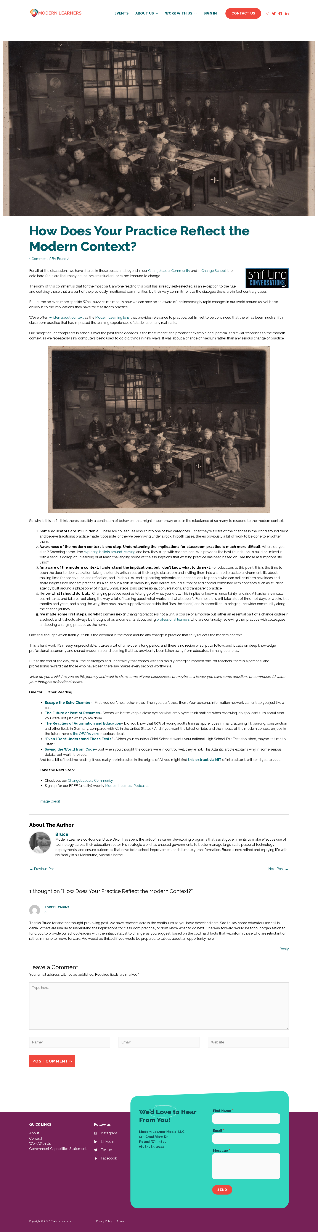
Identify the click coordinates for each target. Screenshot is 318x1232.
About (34, 1133)
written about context (66, 317)
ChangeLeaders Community (90, 780)
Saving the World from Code (70, 749)
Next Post (278, 869)
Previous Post (43, 869)
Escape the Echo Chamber (68, 703)
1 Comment (38, 259)
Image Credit (50, 801)
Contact (35, 1138)
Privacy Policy (104, 1221)
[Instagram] (267, 14)
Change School (213, 271)
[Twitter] (274, 14)
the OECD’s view (86, 734)
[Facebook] (280, 14)
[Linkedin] (287, 14)
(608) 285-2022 (151, 1147)
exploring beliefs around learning (109, 552)
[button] (156, 13)
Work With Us (40, 1144)
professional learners (173, 619)
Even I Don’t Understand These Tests (78, 739)
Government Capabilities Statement (58, 1149)
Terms (120, 1221)
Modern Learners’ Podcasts (127, 786)
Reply (284, 949)
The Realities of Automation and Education (83, 723)
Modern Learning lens (112, 317)
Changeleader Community (169, 271)
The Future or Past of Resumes (72, 713)
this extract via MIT (204, 760)
